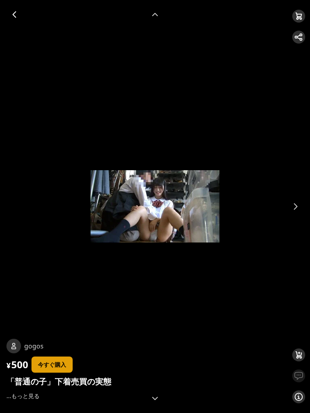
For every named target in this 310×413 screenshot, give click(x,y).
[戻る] (14, 14)
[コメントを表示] (298, 376)
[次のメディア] (295, 206)
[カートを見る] (298, 16)
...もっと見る (23, 396)
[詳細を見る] (298, 397)
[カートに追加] (298, 355)
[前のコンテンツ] (155, 14)
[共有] (298, 37)
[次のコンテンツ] (155, 398)
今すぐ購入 (52, 364)
